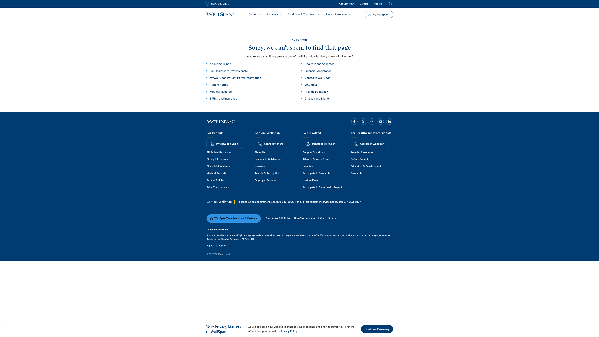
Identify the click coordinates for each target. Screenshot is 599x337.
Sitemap (333, 218)
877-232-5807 (352, 201)
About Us (260, 152)
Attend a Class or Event (316, 159)
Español (223, 245)
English (210, 245)
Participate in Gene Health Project (322, 187)
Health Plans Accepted (319, 64)
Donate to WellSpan (317, 77)
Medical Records (221, 91)
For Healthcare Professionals (229, 71)
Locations (272, 14)
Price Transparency (218, 187)
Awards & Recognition (267, 173)
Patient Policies (215, 180)
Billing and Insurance (223, 98)
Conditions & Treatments (302, 14)
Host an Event (311, 180)
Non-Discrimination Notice (309, 218)
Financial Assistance (317, 71)
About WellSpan (220, 64)
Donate (378, 3)
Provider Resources (362, 152)
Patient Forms (219, 84)
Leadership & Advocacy (268, 159)
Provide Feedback (316, 91)
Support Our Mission (314, 152)
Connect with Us (273, 143)
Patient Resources (336, 14)
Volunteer (310, 84)
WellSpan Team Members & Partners (235, 218)
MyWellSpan (380, 14)
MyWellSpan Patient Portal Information (235, 77)
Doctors (253, 14)
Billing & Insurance (218, 159)
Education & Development (366, 166)
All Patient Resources (219, 152)
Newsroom (261, 166)
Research (356, 173)
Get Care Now (346, 3)
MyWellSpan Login (227, 143)
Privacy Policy (289, 331)
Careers (364, 3)
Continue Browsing (377, 329)
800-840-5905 (285, 201)
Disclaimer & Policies (278, 218)
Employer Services (265, 180)
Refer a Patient (359, 159)
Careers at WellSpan (372, 143)
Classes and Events (317, 98)
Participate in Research (316, 173)
